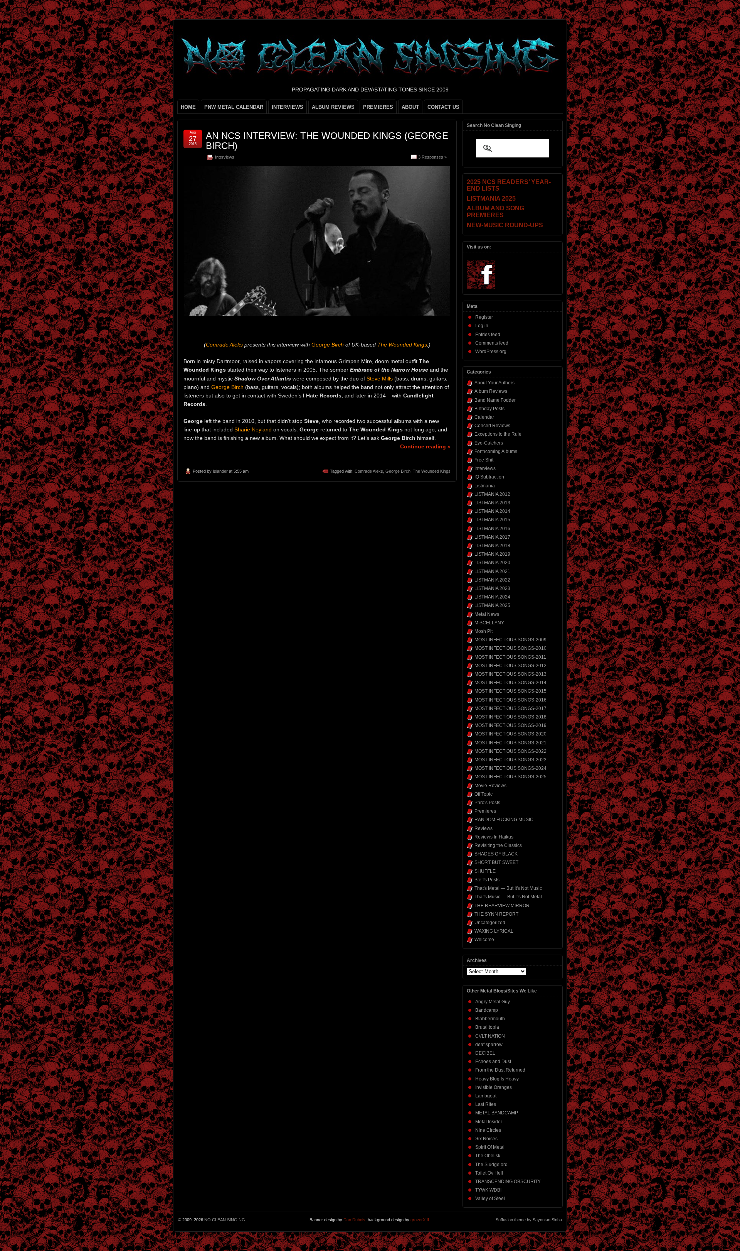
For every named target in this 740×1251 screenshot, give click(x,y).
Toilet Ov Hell (489, 1173)
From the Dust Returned (500, 1070)
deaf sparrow (489, 1044)
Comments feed (491, 343)
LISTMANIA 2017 (492, 537)
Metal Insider (488, 1121)
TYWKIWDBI (488, 1190)
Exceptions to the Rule (497, 434)
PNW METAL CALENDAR (233, 107)
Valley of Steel (490, 1198)
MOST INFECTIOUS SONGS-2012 (510, 665)
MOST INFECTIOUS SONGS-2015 (510, 691)
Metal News (486, 614)
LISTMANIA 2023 (492, 588)
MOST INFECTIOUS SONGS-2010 (510, 648)
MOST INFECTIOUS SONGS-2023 (510, 759)
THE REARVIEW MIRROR (502, 905)
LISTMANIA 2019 (492, 554)
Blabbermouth (490, 1018)
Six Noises (486, 1138)
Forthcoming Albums (495, 451)
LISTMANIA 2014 (492, 511)
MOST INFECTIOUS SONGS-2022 (510, 751)
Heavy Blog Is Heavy (497, 1079)
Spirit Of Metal (490, 1147)
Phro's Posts (487, 802)
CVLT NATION (490, 1036)
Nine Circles (488, 1130)
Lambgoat (485, 1096)
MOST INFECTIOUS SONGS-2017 (510, 708)
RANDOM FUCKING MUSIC (503, 819)
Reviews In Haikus (493, 837)
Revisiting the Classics (498, 845)
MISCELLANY (489, 623)
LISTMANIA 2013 (492, 502)
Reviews (483, 828)
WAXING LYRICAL (493, 931)
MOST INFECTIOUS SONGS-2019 (510, 725)
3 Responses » (432, 157)
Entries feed (487, 334)
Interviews (224, 157)
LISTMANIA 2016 (492, 528)
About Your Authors (494, 382)
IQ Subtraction (489, 477)
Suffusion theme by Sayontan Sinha (529, 1219)
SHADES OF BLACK (496, 854)
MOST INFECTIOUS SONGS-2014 (510, 682)
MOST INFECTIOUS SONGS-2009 (510, 639)
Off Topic (483, 794)
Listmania (484, 486)
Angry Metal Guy (492, 1001)
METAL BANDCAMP (496, 1113)
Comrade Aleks (369, 471)
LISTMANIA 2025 (492, 605)
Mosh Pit (483, 631)
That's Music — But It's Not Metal (508, 896)
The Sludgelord (491, 1164)
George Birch (397, 471)
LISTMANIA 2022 (492, 580)
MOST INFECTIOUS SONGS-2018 (510, 717)
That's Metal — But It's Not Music (508, 888)
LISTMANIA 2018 (492, 545)
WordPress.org (490, 351)
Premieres (485, 811)
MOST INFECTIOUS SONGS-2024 (510, 768)
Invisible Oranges (493, 1087)
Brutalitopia (487, 1027)
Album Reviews (490, 391)
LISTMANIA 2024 (492, 597)
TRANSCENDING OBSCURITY (508, 1181)
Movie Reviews (490, 785)
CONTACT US (443, 107)
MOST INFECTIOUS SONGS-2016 (510, 700)
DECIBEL (485, 1053)
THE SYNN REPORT (496, 914)
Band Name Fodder (495, 400)
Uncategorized (489, 922)
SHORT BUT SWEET (496, 862)
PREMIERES (378, 107)
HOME (188, 107)
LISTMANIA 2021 (492, 571)
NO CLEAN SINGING (224, 1219)
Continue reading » (425, 446)
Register (484, 317)
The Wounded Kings (432, 471)
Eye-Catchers (488, 443)
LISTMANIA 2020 (492, 562)
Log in (481, 325)
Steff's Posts (487, 879)
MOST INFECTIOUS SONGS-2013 (510, 674)
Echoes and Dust (493, 1061)
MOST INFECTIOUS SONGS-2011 (510, 657)
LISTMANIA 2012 (492, 494)
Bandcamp (486, 1010)
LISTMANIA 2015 (492, 519)
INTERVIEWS (287, 107)
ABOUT (410, 107)
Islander (220, 471)
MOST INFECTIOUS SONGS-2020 (510, 734)
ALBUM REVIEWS (333, 107)
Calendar (484, 417)
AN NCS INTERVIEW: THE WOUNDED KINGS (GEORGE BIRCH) (327, 140)
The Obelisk (487, 1155)
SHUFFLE (485, 871)
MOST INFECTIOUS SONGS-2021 (510, 743)
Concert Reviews (492, 425)
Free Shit (483, 460)
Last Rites (485, 1104)
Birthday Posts (489, 408)
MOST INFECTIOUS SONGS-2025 (510, 776)
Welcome (484, 939)
